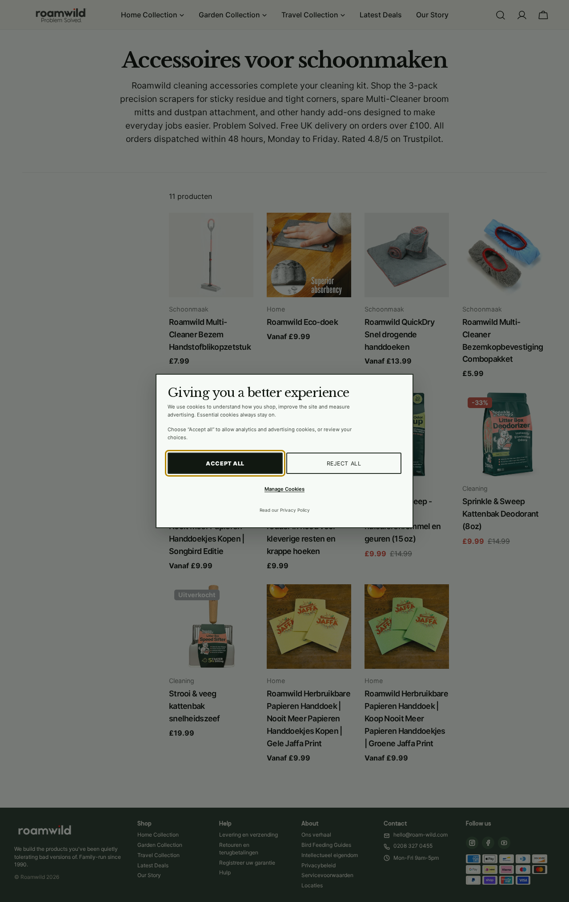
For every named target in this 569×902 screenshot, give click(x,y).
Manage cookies (284, 489)
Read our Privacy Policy (285, 510)
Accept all (225, 463)
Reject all (344, 463)
